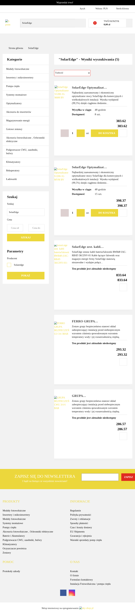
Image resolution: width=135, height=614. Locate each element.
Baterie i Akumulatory (14, 536)
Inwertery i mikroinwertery (20, 77)
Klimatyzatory (13, 162)
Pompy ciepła (9, 527)
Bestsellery (96, 38)
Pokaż (25, 275)
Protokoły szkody (11, 571)
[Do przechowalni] (123, 133)
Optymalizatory (14, 103)
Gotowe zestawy (14, 129)
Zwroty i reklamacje (80, 519)
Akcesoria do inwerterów (19, 112)
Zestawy (7, 552)
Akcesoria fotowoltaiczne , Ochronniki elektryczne (25, 139)
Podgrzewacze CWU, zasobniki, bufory (22, 152)
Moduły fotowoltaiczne (18, 69)
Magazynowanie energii (18, 120)
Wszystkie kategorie (18, 40)
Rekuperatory (13, 170)
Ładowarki (11, 179)
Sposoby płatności (79, 523)
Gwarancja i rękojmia (81, 536)
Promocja (116, 38)
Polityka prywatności (80, 515)
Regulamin (75, 510)
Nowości (78, 38)
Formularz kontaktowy (81, 579)
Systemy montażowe (16, 94)
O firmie (63, 38)
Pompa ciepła (13, 86)
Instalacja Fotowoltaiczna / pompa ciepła (90, 584)
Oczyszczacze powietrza (14, 548)
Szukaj (26, 237)
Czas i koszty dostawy (81, 527)
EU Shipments (77, 531)
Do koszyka (106, 133)
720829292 (5, 8)
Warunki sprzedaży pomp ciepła (86, 540)
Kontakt (74, 571)
